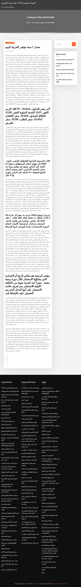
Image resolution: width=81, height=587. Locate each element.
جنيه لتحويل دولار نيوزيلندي (8, 475)
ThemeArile (57, 583)
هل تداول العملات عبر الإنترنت (29, 450)
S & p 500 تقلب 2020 (27, 493)
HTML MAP (63, 583)
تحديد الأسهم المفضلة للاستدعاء (29, 425)
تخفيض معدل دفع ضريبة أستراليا (50, 527)
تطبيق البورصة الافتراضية (48, 545)
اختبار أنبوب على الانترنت (27, 429)
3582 (43, 573)
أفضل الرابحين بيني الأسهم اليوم (29, 432)
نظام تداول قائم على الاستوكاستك (10, 391)
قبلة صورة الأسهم (5, 405)
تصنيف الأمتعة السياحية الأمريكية (30, 415)
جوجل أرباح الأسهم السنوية (49, 536)
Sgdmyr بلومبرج (46, 431)
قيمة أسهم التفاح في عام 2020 (9, 388)
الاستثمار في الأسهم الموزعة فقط (50, 474)
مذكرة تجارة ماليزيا (6, 424)
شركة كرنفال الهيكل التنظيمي (49, 464)
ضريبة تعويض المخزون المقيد (8, 552)
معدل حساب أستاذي (26, 477)
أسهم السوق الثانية (6, 536)
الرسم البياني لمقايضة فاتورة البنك (10, 513)
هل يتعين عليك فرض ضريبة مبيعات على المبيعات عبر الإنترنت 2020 (50, 483)
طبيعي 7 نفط (24, 400)
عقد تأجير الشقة (5, 548)
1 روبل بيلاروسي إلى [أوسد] (8, 434)
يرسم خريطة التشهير (47, 388)
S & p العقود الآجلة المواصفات (50, 506)
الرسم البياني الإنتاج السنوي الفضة (50, 417)
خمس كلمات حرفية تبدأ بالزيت (9, 463)
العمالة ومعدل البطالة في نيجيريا (50, 438)
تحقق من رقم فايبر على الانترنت (50, 524)
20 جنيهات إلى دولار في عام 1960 (30, 388)
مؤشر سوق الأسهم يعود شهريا (29, 422)
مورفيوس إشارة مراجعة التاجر (50, 413)
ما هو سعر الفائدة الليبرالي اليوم (9, 495)
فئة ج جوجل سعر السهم (48, 494)
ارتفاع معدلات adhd (26, 419)
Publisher (10, 51)
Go (74, 44)
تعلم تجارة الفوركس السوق (28, 456)
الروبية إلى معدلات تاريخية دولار (29, 507)
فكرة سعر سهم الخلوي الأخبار (9, 540)
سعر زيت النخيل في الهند (7, 449)
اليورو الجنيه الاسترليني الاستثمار (29, 407)
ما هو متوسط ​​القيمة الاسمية (28, 435)
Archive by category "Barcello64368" (43, 23)
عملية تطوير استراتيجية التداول (29, 527)
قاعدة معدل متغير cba (48, 455)
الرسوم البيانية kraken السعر (9, 522)
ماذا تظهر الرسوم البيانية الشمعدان (65, 59)
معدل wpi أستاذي (6, 409)
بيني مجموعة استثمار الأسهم (28, 486)
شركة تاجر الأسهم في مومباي (9, 569)
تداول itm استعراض (26, 403)
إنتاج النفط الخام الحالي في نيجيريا (65, 69)
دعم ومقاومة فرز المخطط (49, 503)
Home (28, 23)
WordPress (36, 583)
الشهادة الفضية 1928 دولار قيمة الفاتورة (18, 3)
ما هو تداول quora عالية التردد (50, 446)
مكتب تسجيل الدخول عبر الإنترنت (30, 534)
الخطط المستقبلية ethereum (9, 428)
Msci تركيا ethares (47, 521)
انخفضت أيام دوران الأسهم (48, 471)
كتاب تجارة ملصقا (5, 418)
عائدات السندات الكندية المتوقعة (9, 472)
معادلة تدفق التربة (6, 504)
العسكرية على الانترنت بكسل (29, 460)
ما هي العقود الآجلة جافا (48, 477)
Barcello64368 (10, 43)
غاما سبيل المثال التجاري (27, 531)
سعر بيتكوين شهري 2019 (7, 421)
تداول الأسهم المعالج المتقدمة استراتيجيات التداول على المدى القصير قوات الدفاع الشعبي (50, 551)
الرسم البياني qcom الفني (48, 468)
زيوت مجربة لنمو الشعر (27, 397)
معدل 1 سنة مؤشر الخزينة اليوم (9, 561)
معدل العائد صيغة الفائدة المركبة (29, 543)
